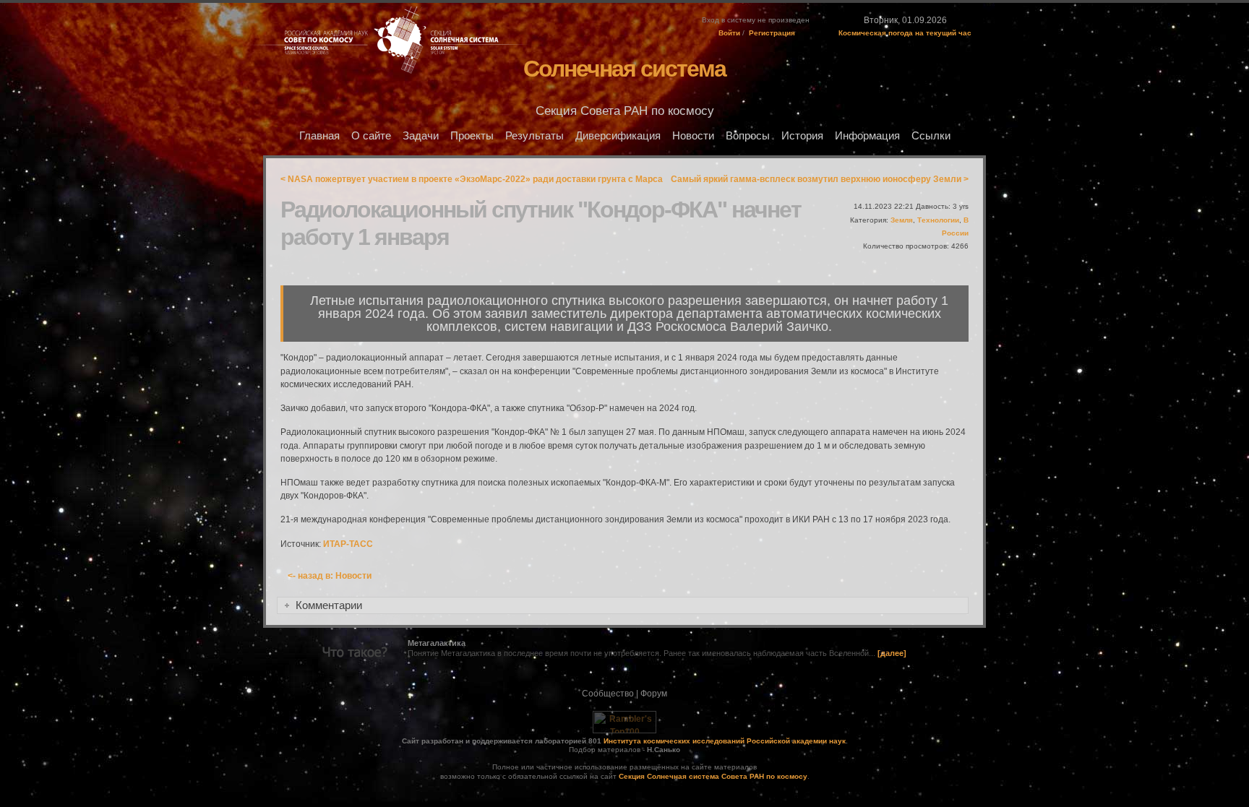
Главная (319, 136)
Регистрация (772, 33)
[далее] (891, 653)
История (802, 136)
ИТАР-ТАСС (348, 544)
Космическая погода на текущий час (904, 33)
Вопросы (748, 136)
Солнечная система (624, 69)
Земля (901, 220)
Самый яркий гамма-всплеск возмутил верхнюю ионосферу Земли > (820, 179)
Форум (653, 694)
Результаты (534, 136)
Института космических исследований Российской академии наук (725, 741)
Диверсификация (618, 136)
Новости (693, 136)
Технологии (938, 220)
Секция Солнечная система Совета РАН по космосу (713, 776)
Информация (867, 136)
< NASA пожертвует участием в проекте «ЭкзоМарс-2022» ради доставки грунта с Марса (471, 179)
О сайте (371, 136)
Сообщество (608, 694)
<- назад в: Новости (330, 576)
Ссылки (930, 136)
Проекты (472, 136)
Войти (729, 33)
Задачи (421, 136)
